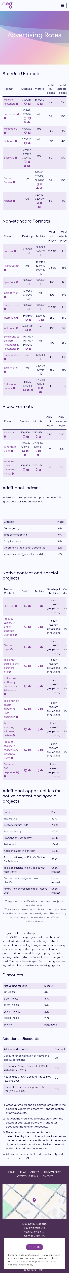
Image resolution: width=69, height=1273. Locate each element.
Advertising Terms (27, 1176)
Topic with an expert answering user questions (11, 709)
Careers (35, 1172)
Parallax (9, 251)
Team (23, 1172)
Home (11, 1172)
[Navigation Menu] (62, 5)
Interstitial (10, 318)
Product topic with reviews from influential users (11, 750)
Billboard (9, 141)
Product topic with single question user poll (9, 627)
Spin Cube (10, 282)
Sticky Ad (9, 158)
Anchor (8, 201)
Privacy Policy (52, 1172)
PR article (9, 606)
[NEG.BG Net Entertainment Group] (8, 5)
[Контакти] (34, 1218)
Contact (48, 1176)
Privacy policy (25, 1265)
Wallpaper (10, 328)
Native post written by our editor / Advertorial (10, 684)
